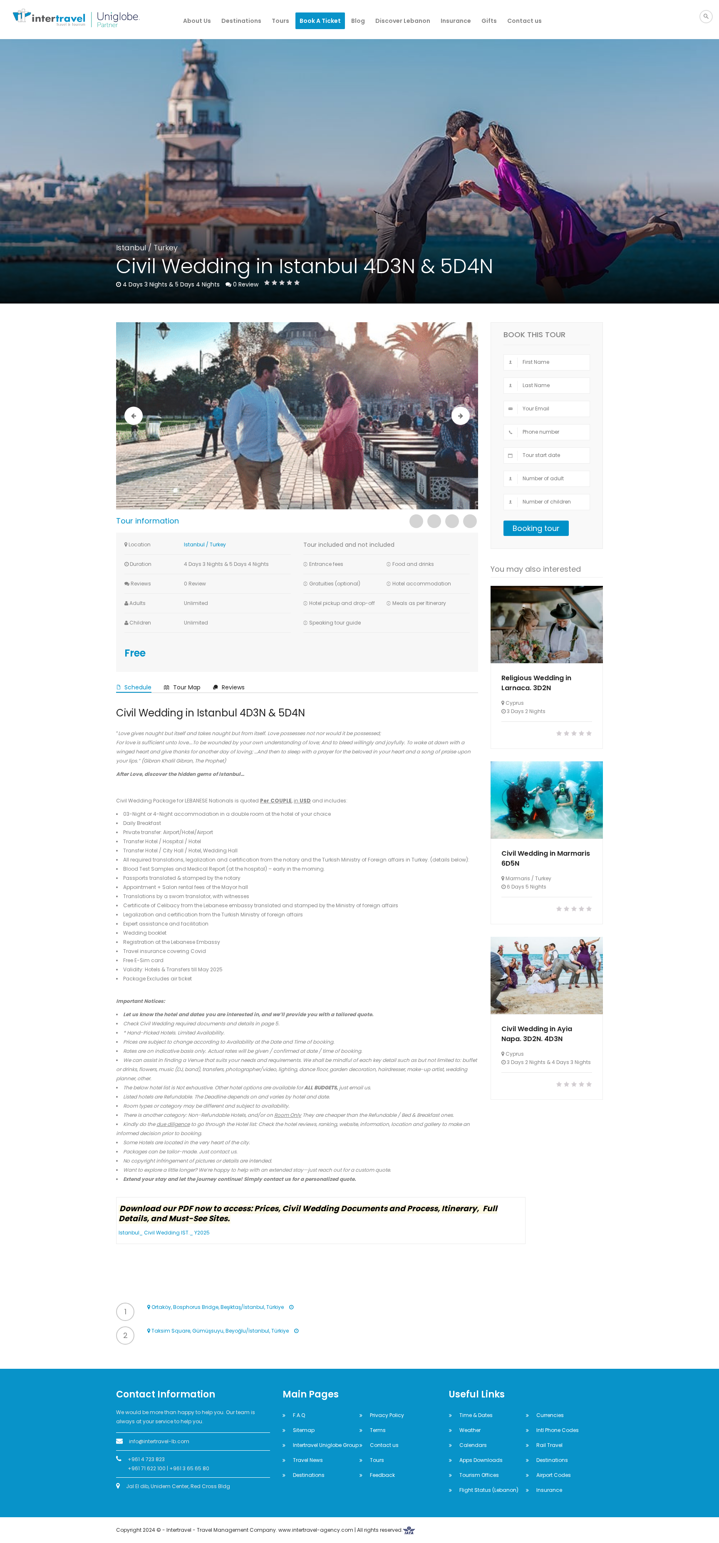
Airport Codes (553, 1475)
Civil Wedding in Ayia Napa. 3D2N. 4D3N (536, 1034)
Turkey (166, 247)
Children (139, 622)
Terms (378, 1430)
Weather (470, 1430)
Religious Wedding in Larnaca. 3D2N (536, 683)
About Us (197, 21)
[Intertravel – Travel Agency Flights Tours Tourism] (60, 19)
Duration (140, 564)
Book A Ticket (320, 21)
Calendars (473, 1445)
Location (139, 544)
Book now (547, 624)
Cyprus (515, 702)
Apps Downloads (481, 1460)
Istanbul (131, 247)
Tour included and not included (348, 545)
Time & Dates (476, 1415)
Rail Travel (549, 1445)
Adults (137, 603)
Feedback (382, 1475)
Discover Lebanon (402, 21)
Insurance (456, 21)
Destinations (241, 21)
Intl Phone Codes (557, 1430)
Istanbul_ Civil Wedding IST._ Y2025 (164, 1232)
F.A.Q (299, 1415)
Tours (280, 21)
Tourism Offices (479, 1475)
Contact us (524, 21)
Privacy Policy (387, 1415)
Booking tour (536, 528)
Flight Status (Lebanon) (488, 1490)
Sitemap (304, 1430)
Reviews (140, 583)
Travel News (308, 1460)
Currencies (550, 1415)
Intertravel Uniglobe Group (326, 1445)
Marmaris (518, 878)
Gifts (489, 21)
